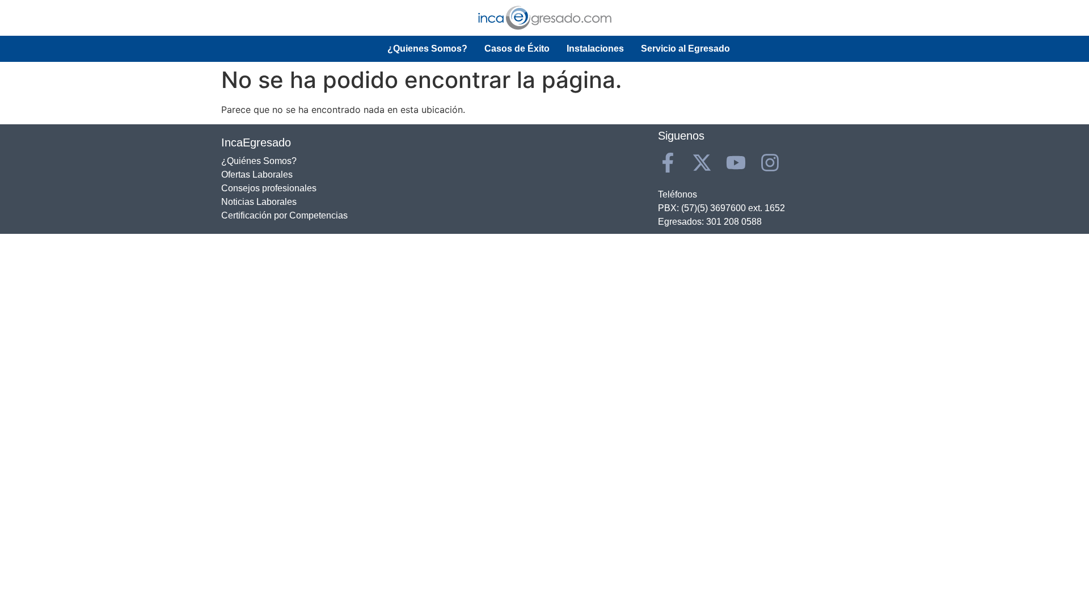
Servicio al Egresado (685, 48)
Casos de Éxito (517, 48)
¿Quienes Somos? (427, 48)
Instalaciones (595, 48)
